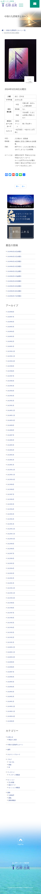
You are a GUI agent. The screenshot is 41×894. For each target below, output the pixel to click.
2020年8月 (10, 667)
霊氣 (10, 798)
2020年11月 (11, 652)
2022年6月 (10, 558)
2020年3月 (10, 691)
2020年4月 (10, 686)
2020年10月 (11, 657)
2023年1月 (10, 524)
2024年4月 (10, 450)
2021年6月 (10, 617)
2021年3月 (10, 632)
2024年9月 (10, 425)
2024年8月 (10, 430)
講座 (8, 792)
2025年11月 (11, 356)
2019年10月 (11, 716)
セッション (11, 780)
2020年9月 (10, 662)
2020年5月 (10, 681)
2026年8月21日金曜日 (14, 276)
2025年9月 (10, 366)
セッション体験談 (14, 787)
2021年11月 (11, 593)
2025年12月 (11, 351)
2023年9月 (10, 484)
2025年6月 (10, 381)
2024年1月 (10, 464)
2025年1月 (10, 405)
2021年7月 (10, 612)
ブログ (9, 759)
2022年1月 (10, 583)
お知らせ (10, 737)
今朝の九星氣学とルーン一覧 (16, 30)
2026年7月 (10, 316)
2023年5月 (10, 504)
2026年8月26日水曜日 (14, 251)
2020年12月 (11, 647)
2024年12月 (11, 410)
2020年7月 (10, 672)
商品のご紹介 (13, 740)
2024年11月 (11, 415)
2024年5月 (10, 445)
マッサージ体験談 (14, 775)
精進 (10, 764)
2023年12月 (11, 469)
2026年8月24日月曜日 (14, 261)
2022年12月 (11, 529)
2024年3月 (10, 455)
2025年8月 (10, 371)
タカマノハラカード (13, 754)
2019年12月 (11, 706)
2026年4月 (10, 331)
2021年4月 (10, 627)
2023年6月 (10, 499)
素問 (8, 749)
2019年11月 (11, 711)
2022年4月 (10, 568)
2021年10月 (11, 598)
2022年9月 (10, 543)
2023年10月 (11, 479)
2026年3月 (10, 336)
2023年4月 (10, 509)
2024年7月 (10, 435)
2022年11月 (11, 533)
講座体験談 (12, 800)
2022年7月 (10, 553)
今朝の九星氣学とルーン (15, 744)
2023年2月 (10, 519)
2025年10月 (11, 361)
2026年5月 (10, 326)
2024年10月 (11, 420)
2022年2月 (10, 578)
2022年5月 (10, 563)
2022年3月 (10, 573)
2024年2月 (10, 459)
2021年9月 (10, 603)
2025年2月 (10, 400)
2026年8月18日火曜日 (14, 291)
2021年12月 (11, 588)
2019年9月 (10, 721)
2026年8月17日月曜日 (14, 296)
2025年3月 (10, 395)
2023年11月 (11, 474)
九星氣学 (11, 795)
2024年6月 (10, 440)
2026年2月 (10, 341)
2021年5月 (10, 622)
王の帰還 (11, 782)
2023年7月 (10, 494)
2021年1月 (10, 642)
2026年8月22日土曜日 (14, 271)
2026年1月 (10, 346)
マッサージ (11, 772)
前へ (17, 186)
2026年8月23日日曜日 (14, 266)
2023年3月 (10, 514)
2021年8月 (10, 607)
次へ (23, 186)
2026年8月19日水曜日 (14, 286)
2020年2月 (10, 696)
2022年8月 (10, 548)
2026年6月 (10, 321)
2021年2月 (10, 637)
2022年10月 (11, 538)
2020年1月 (10, 701)
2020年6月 (10, 677)
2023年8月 (10, 489)
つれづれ (11, 762)
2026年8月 (10, 311)
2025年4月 (10, 390)
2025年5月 (10, 385)
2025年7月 (10, 376)
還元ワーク (12, 785)
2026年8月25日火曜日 (14, 256)
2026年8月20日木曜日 (14, 281)
